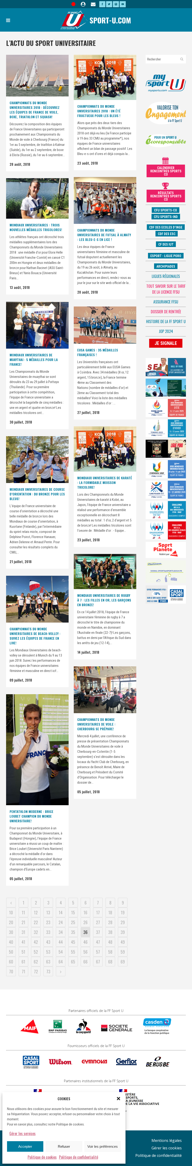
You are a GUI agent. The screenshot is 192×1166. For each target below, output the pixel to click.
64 (61, 962)
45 (73, 942)
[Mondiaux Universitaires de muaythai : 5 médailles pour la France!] (37, 325)
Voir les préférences (102, 1146)
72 (36, 971)
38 (110, 932)
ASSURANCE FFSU (165, 302)
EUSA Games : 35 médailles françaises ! (97, 352)
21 (23, 922)
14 (61, 912)
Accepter (25, 1146)
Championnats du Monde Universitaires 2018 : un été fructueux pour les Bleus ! (99, 111)
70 (11, 971)
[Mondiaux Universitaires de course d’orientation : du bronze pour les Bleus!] (37, 459)
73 (48, 971)
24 (61, 922)
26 (85, 922)
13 (48, 912)
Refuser (64, 1146)
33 (48, 932)
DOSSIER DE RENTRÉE (166, 311)
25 (73, 922)
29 (123, 922)
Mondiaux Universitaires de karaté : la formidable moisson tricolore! (104, 482)
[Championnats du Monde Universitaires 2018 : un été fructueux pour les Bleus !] (105, 77)
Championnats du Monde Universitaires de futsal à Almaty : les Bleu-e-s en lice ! (104, 235)
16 (85, 912)
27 (98, 922)
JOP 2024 (166, 331)
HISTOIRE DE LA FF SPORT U (166, 321)
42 (36, 942)
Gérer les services (22, 1133)
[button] (118, 1098)
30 (11, 932)
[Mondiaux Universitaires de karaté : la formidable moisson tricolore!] (105, 449)
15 (73, 912)
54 (61, 952)
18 (110, 912)
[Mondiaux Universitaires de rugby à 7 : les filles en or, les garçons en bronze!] (105, 571)
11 (23, 912)
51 (23, 952)
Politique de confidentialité (78, 1157)
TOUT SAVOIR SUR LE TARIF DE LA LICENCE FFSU (165, 289)
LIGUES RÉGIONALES (166, 276)
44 (61, 942)
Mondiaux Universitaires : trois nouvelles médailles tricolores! (36, 227)
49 (123, 942)
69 (123, 962)
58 (110, 952)
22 (36, 922)
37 (98, 932)
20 (11, 922)
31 (23, 932)
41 (23, 942)
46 (85, 942)
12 (36, 912)
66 (85, 962)
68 (110, 962)
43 (48, 942)
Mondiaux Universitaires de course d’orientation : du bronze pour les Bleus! (37, 494)
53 (48, 952)
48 (110, 942)
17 (98, 912)
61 (23, 962)
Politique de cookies (42, 1157)
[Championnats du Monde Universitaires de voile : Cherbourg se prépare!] (105, 689)
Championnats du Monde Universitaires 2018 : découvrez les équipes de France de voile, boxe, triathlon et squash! (34, 109)
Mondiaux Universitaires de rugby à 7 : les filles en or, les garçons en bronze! (104, 600)
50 (11, 952)
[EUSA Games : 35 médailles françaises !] (105, 325)
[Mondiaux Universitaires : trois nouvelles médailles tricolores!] (37, 198)
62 (36, 962)
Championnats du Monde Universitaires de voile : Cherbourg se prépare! (96, 724)
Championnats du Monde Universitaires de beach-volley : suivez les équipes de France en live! (35, 635)
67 (98, 962)
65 (73, 962)
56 (85, 952)
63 (48, 962)
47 (98, 942)
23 (48, 922)
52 (36, 952)
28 (110, 922)
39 (123, 932)
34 (61, 932)
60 (11, 962)
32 (36, 932)
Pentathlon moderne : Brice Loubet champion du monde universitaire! (31, 816)
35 (73, 932)
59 (123, 952)
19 (123, 912)
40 (11, 942)
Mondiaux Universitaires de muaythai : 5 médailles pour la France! (34, 359)
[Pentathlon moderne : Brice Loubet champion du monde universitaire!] (37, 749)
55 (73, 952)
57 (98, 952)
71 (23, 971)
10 (11, 912)
